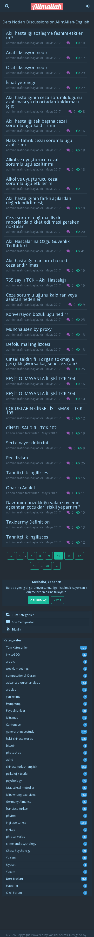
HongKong (13, 704)
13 (34, 566)
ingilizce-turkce (16, 823)
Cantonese (13, 725)
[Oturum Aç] (87, 5)
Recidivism (17, 458)
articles (11, 690)
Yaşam (10, 872)
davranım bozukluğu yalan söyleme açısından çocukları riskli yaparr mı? (43, 505)
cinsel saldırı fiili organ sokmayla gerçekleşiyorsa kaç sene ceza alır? (42, 361)
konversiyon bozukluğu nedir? (37, 314)
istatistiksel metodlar (20, 788)
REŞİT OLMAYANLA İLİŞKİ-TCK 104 (40, 378)
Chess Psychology (18, 851)
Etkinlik (16, 629)
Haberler (12, 886)
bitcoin (10, 746)
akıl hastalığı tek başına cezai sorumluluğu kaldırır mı (36, 123)
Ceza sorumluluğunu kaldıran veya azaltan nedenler (41, 297)
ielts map (12, 718)
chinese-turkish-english (21, 767)
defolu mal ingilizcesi (28, 344)
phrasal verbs (15, 837)
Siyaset (10, 865)
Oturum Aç (38, 600)
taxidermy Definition (28, 522)
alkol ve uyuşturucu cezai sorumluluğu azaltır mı (32, 162)
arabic (10, 662)
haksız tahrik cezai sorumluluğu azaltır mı (39, 142)
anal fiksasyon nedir (26, 52)
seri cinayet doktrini (27, 443)
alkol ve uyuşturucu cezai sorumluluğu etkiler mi (32, 181)
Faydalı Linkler (15, 711)
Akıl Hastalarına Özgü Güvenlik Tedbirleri (38, 243)
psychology (14, 781)
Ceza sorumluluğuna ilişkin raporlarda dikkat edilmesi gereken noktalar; (42, 222)
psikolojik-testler (17, 774)
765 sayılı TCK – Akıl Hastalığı (36, 280)
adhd (9, 760)
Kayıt (57, 600)
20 (47, 566)
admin (10, 43)
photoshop (13, 753)
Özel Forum (14, 893)
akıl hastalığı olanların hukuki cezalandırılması (36, 263)
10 (58, 556)
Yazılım (11, 858)
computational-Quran (21, 676)
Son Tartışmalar (22, 622)
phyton (11, 816)
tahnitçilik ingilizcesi (27, 473)
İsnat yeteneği (20, 82)
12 (79, 556)
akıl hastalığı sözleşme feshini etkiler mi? (44, 35)
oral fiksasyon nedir (26, 67)
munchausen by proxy (29, 329)
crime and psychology (21, 844)
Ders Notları (14, 879)
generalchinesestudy (20, 732)
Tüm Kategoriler (22, 615)
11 (68, 556)
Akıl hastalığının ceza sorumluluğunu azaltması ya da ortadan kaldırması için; (44, 101)
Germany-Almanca (18, 802)
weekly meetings (17, 669)
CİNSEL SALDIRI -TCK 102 (31, 428)
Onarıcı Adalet (20, 487)
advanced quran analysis (23, 683)
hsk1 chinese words (19, 739)
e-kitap (10, 830)
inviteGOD (13, 655)
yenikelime (13, 697)
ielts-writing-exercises (20, 795)
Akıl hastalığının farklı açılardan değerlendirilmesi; (38, 200)
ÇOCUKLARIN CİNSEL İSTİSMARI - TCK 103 (44, 410)
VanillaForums (58, 935)
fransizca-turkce (17, 809)
